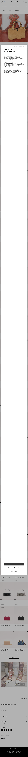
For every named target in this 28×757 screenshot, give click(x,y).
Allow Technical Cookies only (13, 567)
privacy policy (13, 72)
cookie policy (6, 72)
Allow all (14, 564)
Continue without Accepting (19, 46)
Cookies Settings (14, 571)
